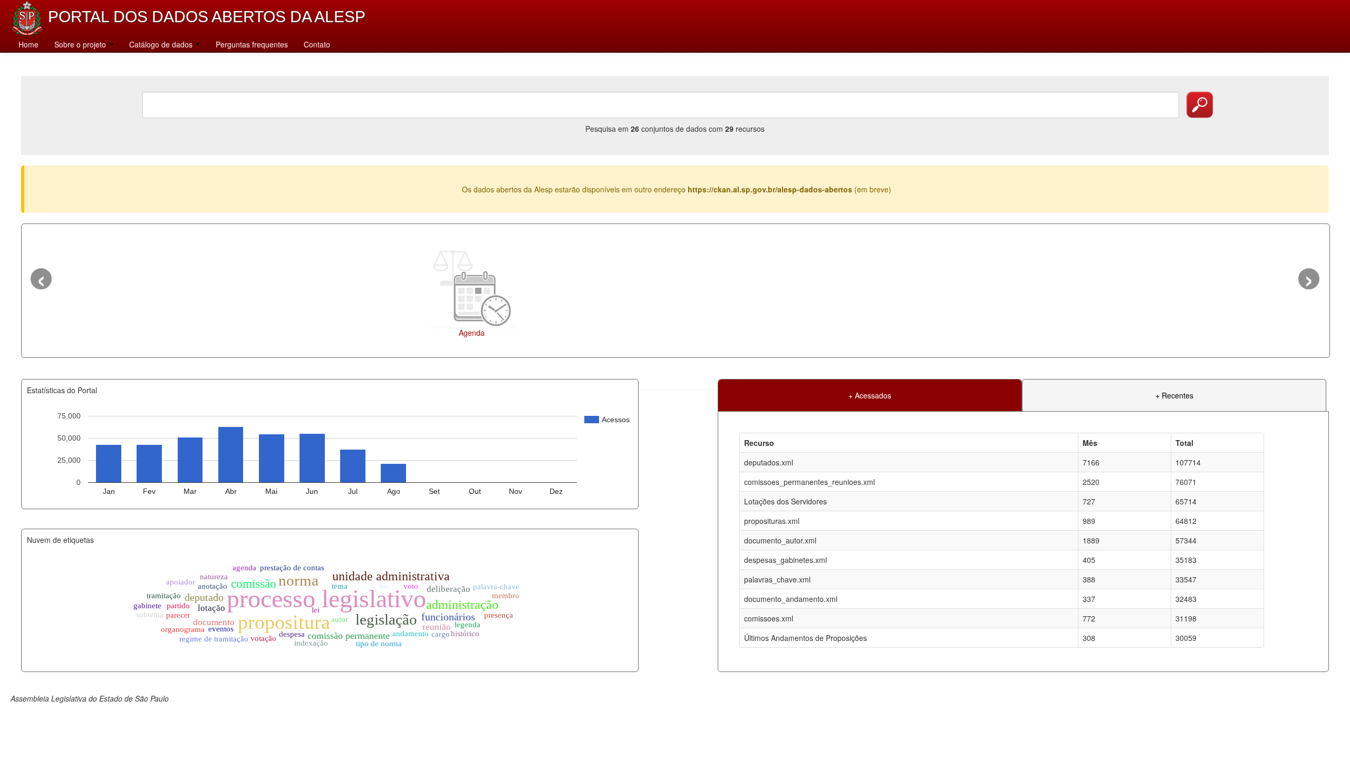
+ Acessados (869, 395)
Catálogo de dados (162, 44)
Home (28, 44)
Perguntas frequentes (252, 44)
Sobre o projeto (81, 44)
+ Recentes (1174, 395)
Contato (317, 44)
